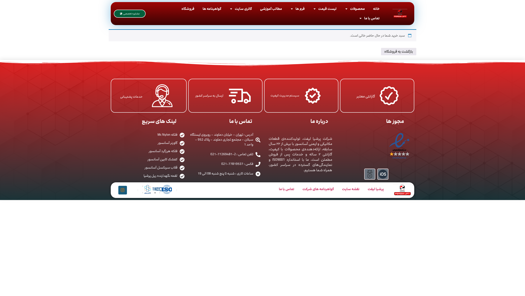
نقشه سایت (351, 189)
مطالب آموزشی (271, 8)
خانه (376, 8)
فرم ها (300, 8)
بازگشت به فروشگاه (398, 51)
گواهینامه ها (212, 8)
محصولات (357, 8)
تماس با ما (372, 18)
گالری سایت (243, 8)
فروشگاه (187, 8)
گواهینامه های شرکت (318, 189)
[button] (150, 192)
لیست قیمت (327, 8)
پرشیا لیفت (376, 189)
